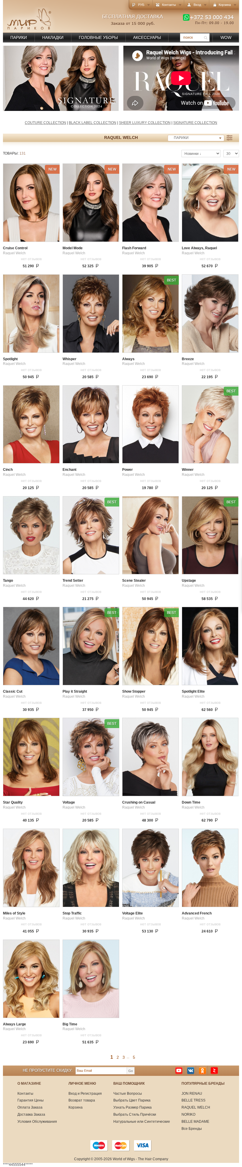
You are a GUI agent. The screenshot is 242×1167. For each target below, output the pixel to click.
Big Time (70, 1024)
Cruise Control (15, 248)
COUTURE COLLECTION (45, 123)
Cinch (8, 470)
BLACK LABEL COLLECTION (92, 123)
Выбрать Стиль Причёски (134, 1114)
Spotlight (10, 359)
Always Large (14, 1024)
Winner (188, 470)
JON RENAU (192, 1093)
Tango (8, 581)
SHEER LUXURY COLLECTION (145, 123)
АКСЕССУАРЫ (147, 37)
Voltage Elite (132, 913)
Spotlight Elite (193, 692)
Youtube (178, 1070)
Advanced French (197, 913)
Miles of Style (14, 913)
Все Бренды (192, 1129)
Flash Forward (134, 248)
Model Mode (73, 248)
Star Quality (13, 802)
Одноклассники (202, 1070)
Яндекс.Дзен (214, 1070)
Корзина (75, 1107)
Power (127, 470)
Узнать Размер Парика (132, 1107)
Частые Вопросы (127, 1093)
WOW (225, 37)
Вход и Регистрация (85, 1093)
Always (128, 359)
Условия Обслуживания (37, 1122)
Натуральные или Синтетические (141, 1122)
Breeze (188, 359)
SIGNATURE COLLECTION (195, 123)
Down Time (191, 802)
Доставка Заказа (31, 1114)
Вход (197, 4)
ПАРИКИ (18, 37)
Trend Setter (73, 581)
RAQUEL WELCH (196, 1107)
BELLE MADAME (195, 1122)
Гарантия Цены (30, 1100)
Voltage (69, 802)
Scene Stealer (134, 581)
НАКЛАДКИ (52, 37)
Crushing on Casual (138, 802)
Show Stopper (133, 692)
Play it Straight (75, 692)
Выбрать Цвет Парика (132, 1100)
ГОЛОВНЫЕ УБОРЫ (98, 37)
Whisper (69, 359)
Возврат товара (81, 1100)
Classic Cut (12, 692)
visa (143, 1145)
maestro (99, 1145)
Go (130, 1071)
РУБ (141, 4)
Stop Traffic (72, 913)
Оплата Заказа (29, 1107)
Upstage (189, 581)
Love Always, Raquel (199, 248)
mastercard (121, 1145)
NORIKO (188, 1114)
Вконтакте (190, 1070)
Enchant (69, 470)
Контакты (169, 4)
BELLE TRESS (193, 1100)
